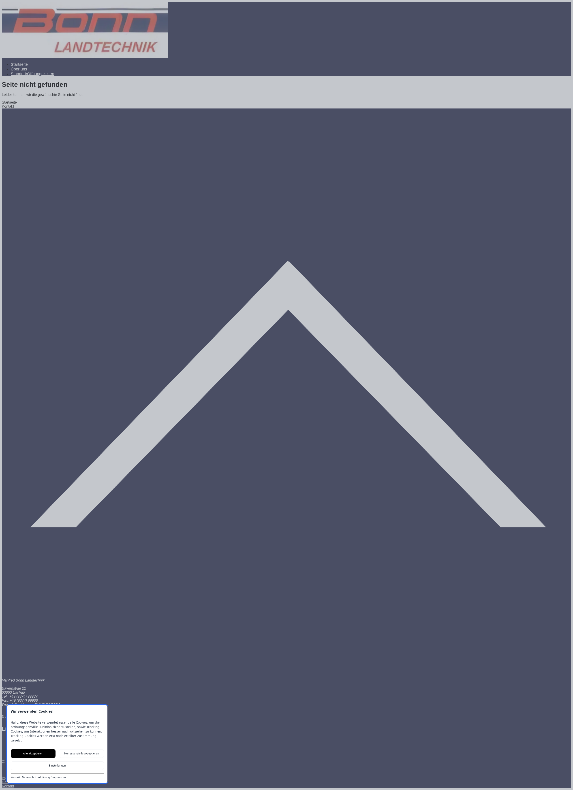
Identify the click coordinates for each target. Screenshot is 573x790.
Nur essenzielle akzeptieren (81, 753)
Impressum (58, 777)
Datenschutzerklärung (36, 777)
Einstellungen (57, 765)
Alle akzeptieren (33, 753)
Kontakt (15, 777)
